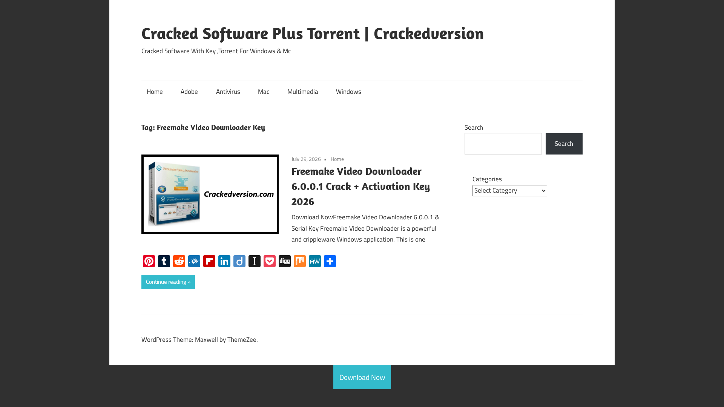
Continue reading (166, 281)
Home (155, 91)
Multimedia (302, 91)
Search (474, 127)
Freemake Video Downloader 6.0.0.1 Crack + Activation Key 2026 (360, 186)
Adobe (189, 91)
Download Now (362, 377)
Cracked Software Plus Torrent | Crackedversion (312, 33)
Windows (348, 91)
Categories (487, 179)
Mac (263, 91)
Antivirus (228, 91)
